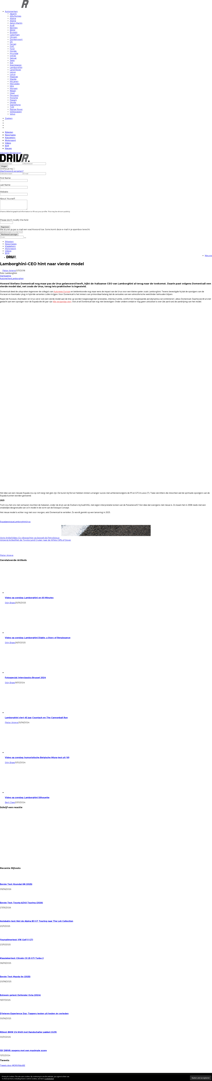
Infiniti (13, 56)
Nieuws (8, 148)
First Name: (5, 178)
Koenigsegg (15, 65)
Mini (12, 86)
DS (11, 42)
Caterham (15, 35)
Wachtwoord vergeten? (12, 171)
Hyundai (14, 53)
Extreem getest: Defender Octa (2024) (20, 995)
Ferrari (13, 44)
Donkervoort (16, 39)
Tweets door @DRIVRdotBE (12, 1065)
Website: (4, 192)
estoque (10, 521)
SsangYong (15, 105)
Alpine (13, 21)
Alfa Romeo (15, 16)
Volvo (12, 114)
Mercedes (15, 84)
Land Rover (15, 70)
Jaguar (13, 58)
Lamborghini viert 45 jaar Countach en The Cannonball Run (36, 717)
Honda (13, 51)
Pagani (13, 100)
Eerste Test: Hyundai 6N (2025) (16, 884)
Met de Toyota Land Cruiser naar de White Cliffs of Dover (43, 540)
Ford (12, 49)
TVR (12, 107)
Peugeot (14, 95)
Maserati (14, 77)
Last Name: (5, 185)
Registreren (15, 153)
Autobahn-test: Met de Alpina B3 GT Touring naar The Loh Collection (36, 921)
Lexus (13, 72)
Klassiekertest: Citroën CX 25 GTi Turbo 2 (22, 958)
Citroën (13, 37)
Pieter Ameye (9, 270)
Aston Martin (16, 23)
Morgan (14, 88)
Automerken (11, 11)
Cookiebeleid (49, 1079)
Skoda (13, 102)
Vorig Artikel (6, 538)
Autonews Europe (62, 291)
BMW (12, 30)
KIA (11, 63)
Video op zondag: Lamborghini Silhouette (27, 797)
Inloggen (4, 153)
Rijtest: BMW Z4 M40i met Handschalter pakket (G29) (28, 1032)
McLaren (14, 81)
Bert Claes (10, 802)
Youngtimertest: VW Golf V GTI (16, 939)
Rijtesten (9, 132)
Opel (12, 93)
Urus (28, 521)
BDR (7, 145)
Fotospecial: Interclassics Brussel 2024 (25, 677)
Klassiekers (10, 137)
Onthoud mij (6, 169)
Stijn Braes (10, 603)
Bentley (14, 28)
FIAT (12, 46)
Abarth (13, 14)
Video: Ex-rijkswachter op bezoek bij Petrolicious (35, 538)
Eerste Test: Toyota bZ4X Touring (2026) (21, 903)
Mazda (13, 79)
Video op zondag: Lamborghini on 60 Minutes (29, 598)
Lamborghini (16, 67)
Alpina (13, 18)
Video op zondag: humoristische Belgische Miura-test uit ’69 (37, 757)
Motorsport (10, 140)
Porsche (14, 98)
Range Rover (16, 109)
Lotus (12, 74)
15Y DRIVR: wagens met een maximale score (23, 1050)
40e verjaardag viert (62, 301)
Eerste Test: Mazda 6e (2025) (15, 976)
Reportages (10, 135)
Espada (3, 521)
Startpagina (5, 275)
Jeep (12, 60)
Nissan (13, 91)
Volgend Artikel (7, 540)
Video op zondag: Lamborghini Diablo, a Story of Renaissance (37, 638)
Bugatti (13, 32)
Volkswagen (16, 112)
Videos (8, 143)
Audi (12, 25)
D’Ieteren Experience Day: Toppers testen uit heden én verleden (34, 1013)
